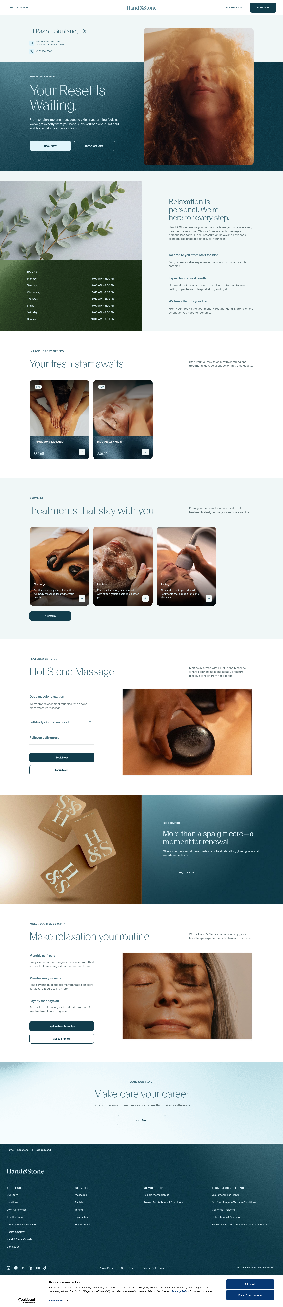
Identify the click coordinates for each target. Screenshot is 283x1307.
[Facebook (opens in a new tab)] (16, 1268)
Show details (56, 1300)
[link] (59, 419)
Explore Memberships (156, 1194)
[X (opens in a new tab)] (23, 1268)
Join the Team (15, 1217)
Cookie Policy (128, 1268)
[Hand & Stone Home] (142, 8)
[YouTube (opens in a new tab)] (38, 1268)
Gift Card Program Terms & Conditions (234, 1202)
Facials (79, 1202)
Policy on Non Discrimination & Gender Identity (239, 1224)
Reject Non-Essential (250, 1294)
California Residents (223, 1209)
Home (10, 1149)
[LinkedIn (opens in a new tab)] (30, 1268)
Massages (81, 1194)
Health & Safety (16, 1231)
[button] (61, 695)
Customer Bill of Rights (225, 1194)
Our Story (12, 1194)
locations (23, 1149)
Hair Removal (83, 1224)
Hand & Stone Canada (19, 1239)
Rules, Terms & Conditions (227, 1217)
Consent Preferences (153, 1268)
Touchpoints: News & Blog (22, 1224)
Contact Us (13, 1246)
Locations (12, 1202)
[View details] (82, 452)
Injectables (81, 1217)
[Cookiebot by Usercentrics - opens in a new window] (26, 1300)
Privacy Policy (106, 1268)
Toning (79, 1209)
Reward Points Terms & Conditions (164, 1202)
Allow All (250, 1284)
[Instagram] (9, 1268)
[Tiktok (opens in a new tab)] (45, 1268)
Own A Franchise (17, 1209)
